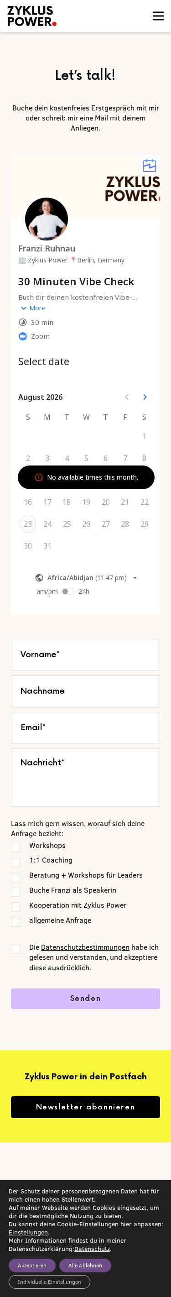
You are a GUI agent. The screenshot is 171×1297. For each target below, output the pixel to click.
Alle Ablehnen (85, 1265)
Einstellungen (28, 1232)
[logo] (52, 16)
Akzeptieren (32, 1265)
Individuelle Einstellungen (49, 1282)
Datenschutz (92, 1248)
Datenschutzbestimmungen (85, 947)
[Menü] (158, 16)
